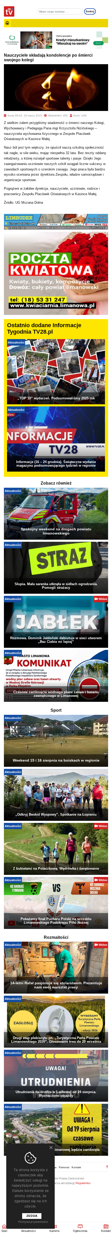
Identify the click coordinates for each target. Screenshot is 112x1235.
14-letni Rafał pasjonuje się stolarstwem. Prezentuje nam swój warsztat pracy (56, 985)
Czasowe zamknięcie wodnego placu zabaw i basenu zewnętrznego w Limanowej (56, 694)
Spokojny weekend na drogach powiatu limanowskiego (56, 531)
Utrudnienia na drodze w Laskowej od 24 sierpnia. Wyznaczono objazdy (56, 1094)
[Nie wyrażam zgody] (50, 1147)
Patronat (64, 1167)
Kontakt (76, 1167)
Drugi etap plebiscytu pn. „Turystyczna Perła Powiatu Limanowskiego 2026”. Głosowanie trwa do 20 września (56, 1040)
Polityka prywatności (33, 1222)
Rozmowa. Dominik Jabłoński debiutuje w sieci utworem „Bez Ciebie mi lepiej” (56, 640)
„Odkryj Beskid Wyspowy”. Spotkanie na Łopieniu (56, 814)
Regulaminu (83, 1183)
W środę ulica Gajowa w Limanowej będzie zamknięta (56, 1150)
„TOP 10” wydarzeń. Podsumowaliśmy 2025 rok (56, 398)
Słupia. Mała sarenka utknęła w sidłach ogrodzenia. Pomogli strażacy (56, 586)
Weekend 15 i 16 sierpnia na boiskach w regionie (56, 760)
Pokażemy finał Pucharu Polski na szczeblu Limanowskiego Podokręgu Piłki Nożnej (56, 920)
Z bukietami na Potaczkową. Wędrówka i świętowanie (56, 868)
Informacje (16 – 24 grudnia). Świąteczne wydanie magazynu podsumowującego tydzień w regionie (56, 463)
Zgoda (31, 1216)
